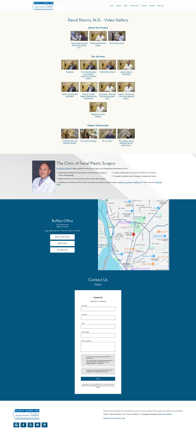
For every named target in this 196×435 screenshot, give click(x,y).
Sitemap (106, 418)
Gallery (118, 5)
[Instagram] (44, 424)
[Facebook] (23, 424)
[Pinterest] (37, 424)
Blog (112, 5)
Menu (159, 5)
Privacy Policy (90, 363)
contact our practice (125, 182)
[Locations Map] (133, 235)
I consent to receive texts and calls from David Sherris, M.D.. (99, 360)
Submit (98, 378)
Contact (152, 5)
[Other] (16, 424)
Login (123, 418)
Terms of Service (110, 385)
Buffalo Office (62, 220)
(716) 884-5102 (97, 384)
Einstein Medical (166, 414)
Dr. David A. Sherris (64, 168)
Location (144, 5)
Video (125, 5)
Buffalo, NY (138, 182)
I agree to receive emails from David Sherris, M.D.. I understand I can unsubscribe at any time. (99, 370)
